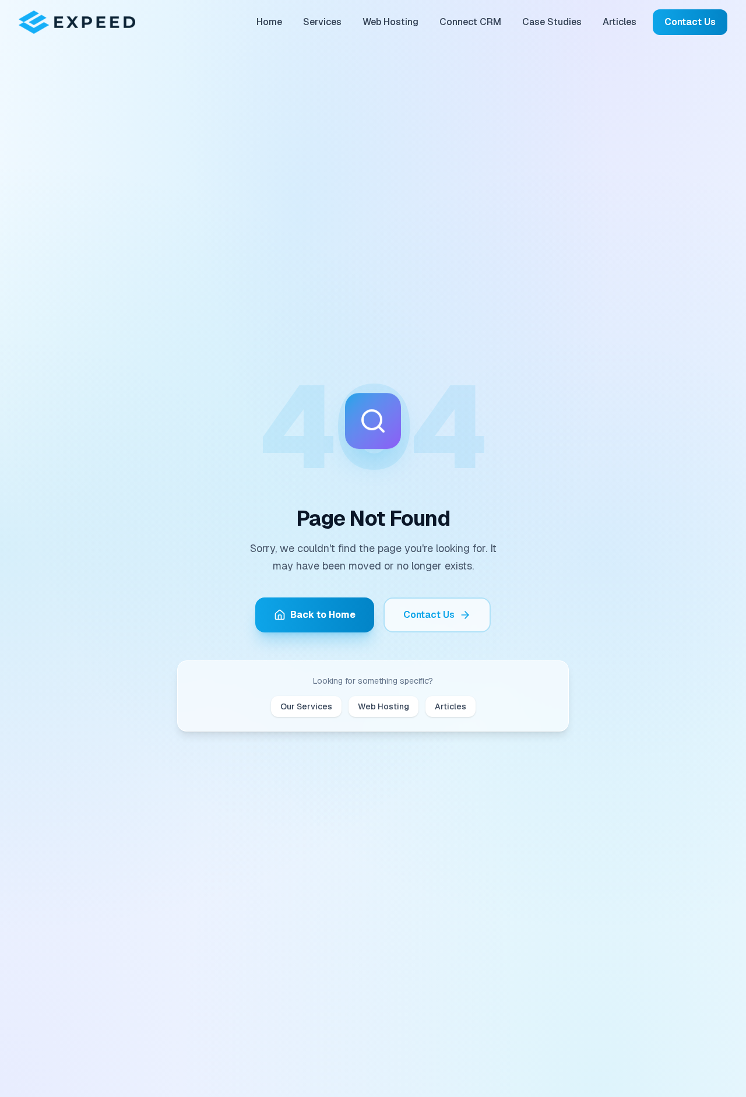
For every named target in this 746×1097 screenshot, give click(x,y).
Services (322, 22)
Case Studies (552, 22)
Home (269, 22)
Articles (619, 22)
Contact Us (690, 22)
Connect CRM (470, 22)
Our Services (306, 706)
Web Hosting (390, 22)
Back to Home (323, 615)
